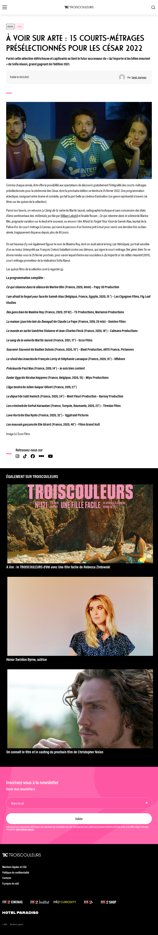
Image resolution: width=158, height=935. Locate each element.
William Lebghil (69, 215)
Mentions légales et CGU (14, 867)
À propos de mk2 (10, 883)
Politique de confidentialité (15, 872)
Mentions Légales (16, 925)
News (10, 26)
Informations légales (25, 829)
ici (62, 268)
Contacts (6, 878)
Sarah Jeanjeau (139, 77)
